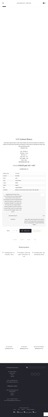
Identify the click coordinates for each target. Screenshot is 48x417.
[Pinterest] (35, 374)
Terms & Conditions (30, 409)
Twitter (22, 239)
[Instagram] (38, 374)
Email (35, 239)
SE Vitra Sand (24, 346)
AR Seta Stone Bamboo (39, 346)
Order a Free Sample (36, 230)
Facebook (15, 239)
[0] (45, 3)
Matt (16, 178)
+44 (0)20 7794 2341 (14, 398)
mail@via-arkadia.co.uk (13, 382)
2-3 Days (17, 173)
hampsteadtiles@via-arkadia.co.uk (13, 400)
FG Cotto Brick (9, 346)
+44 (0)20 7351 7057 (14, 380)
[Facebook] (32, 374)
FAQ (18, 409)
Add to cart (26, 230)
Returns (23, 409)
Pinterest (29, 239)
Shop (15, 409)
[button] (12, 231)
